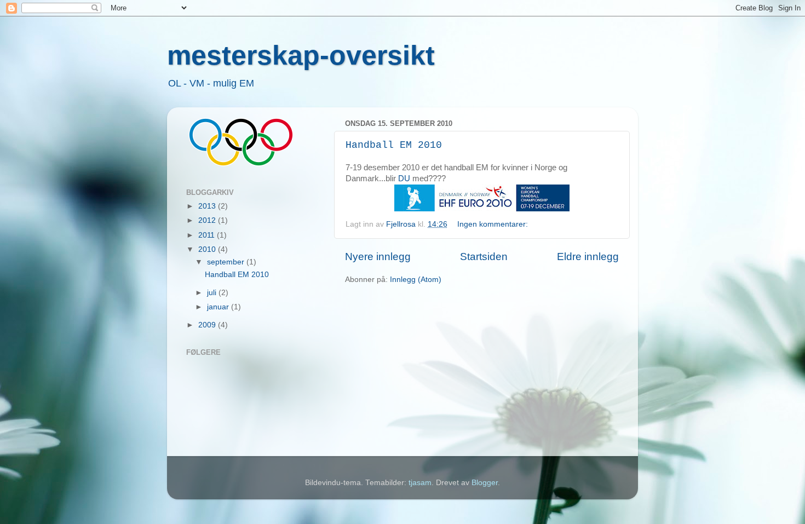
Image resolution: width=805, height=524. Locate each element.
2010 (208, 249)
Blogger (485, 483)
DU (404, 178)
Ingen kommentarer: (493, 224)
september (226, 262)
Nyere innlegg (378, 256)
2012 (208, 220)
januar (219, 307)
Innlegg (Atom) (415, 279)
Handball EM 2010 (394, 145)
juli (213, 293)
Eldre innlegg (588, 256)
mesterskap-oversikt (301, 55)
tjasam (420, 483)
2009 (208, 325)
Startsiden (484, 256)
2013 (208, 206)
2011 (207, 235)
